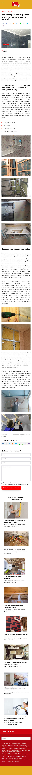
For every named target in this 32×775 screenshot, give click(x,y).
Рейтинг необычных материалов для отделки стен (15, 689)
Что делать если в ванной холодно (15, 662)
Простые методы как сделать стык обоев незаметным (15, 635)
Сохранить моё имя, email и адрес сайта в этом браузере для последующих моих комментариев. (15, 483)
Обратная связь (8, 731)
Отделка (6, 44)
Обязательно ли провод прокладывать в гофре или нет (14, 548)
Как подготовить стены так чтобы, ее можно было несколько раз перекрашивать (15, 718)
